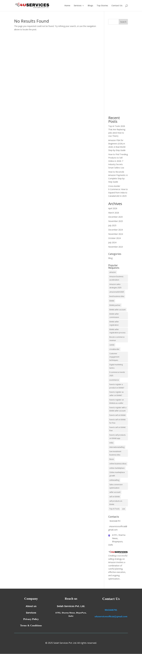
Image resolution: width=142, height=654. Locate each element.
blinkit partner (115, 305)
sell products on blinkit (115, 503)
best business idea (116, 296)
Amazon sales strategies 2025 (115, 286)
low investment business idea (115, 453)
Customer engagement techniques (114, 356)
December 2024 (115, 229)
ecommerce (114, 380)
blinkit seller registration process (117, 331)
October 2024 (114, 238)
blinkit (111, 301)
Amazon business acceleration (116, 278)
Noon (111, 459)
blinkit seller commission (114, 315)
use (123, 509)
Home (67, 6)
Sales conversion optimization (116, 486)
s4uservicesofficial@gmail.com (111, 616)
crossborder (114, 349)
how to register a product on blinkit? (116, 386)
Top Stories (102, 6)
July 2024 (112, 242)
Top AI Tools (114, 509)
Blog (110, 258)
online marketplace (117, 468)
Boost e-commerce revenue (117, 339)
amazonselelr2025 (116, 292)
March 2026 (113, 212)
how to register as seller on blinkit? (116, 394)
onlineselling (114, 480)
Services (77, 6)
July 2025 (112, 225)
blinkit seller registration (114, 323)
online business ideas (117, 463)
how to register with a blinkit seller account (117, 409)
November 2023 (115, 246)
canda (111, 345)
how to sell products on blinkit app (117, 436)
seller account (114, 492)
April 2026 (112, 208)
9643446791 (111, 610)
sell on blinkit (114, 496)
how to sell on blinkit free (117, 429)
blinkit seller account (117, 309)
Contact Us (116, 6)
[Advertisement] (118, 70)
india (111, 443)
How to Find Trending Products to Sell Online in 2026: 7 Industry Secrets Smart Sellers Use (118, 161)
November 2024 (115, 234)
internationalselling (116, 447)
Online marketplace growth (117, 474)
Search (123, 21)
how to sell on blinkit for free (117, 421)
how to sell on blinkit (117, 415)
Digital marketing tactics (116, 366)
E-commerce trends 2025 (117, 374)
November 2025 (115, 221)
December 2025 (115, 217)
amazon (112, 272)
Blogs (90, 6)
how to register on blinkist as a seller (116, 401)
